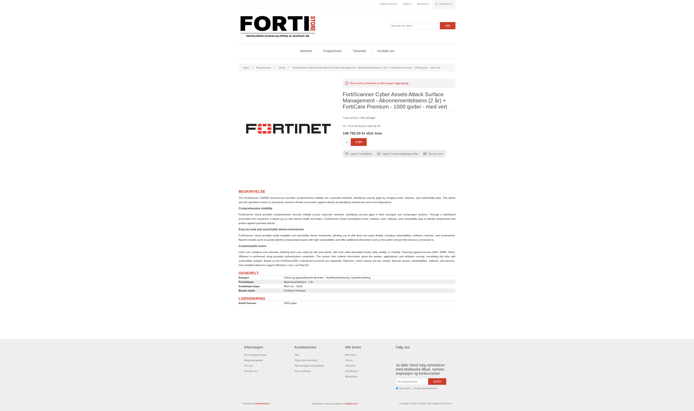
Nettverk (306, 51)
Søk (447, 25)
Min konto (350, 354)
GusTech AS (351, 404)
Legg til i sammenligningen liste (400, 153)
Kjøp (358, 142)
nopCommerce (262, 403)
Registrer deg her (388, 4)
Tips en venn (435, 153)
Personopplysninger (255, 354)
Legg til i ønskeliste (361, 153)
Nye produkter (303, 371)
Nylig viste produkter (306, 360)
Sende (437, 381)
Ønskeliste (351, 376)
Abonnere (404, 388)
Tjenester (359, 51)
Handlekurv (351, 371)
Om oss (248, 365)
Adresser (350, 365)
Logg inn (407, 4)
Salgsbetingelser (253, 360)
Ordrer (349, 360)
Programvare (332, 51)
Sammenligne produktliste (309, 365)
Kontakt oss (385, 51)
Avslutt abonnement (425, 388)
